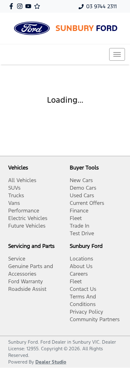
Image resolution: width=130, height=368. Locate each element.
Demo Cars (83, 187)
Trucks (16, 195)
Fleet (76, 218)
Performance (23, 210)
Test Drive (82, 233)
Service (16, 258)
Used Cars (82, 195)
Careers (79, 273)
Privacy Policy (86, 311)
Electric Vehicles (27, 218)
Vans (14, 202)
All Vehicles (22, 180)
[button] (117, 54)
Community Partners (95, 319)
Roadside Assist (27, 288)
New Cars (81, 180)
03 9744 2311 (101, 6)
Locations (81, 258)
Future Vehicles (26, 225)
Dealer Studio (50, 362)
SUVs (14, 187)
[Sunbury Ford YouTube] (29, 6)
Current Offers (87, 202)
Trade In (79, 225)
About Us (81, 266)
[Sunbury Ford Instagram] (21, 6)
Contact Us (83, 288)
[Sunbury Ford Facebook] (12, 6)
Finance (79, 210)
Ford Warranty (25, 281)
